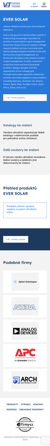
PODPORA (11, 409)
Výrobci (26, 404)
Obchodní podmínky (31, 409)
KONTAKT (38, 404)
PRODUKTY (12, 404)
